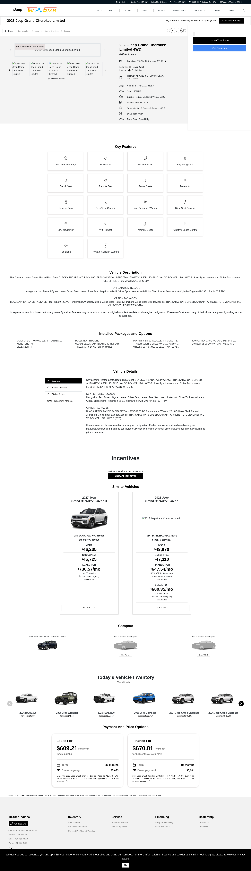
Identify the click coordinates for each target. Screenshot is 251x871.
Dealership (206, 817)
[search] (244, 10)
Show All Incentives (125, 476)
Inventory (74, 817)
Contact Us (20, 823)
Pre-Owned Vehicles (77, 827)
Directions (203, 827)
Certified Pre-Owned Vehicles (81, 831)
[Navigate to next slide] (104, 50)
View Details (89, 608)
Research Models (63, 401)
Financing (162, 817)
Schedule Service (120, 822)
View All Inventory (124, 682)
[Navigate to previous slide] (11, 50)
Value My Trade (162, 827)
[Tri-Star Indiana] (33, 10)
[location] (190, 2)
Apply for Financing (164, 822)
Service (117, 817)
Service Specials (119, 827)
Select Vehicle (125, 655)
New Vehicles (74, 822)
